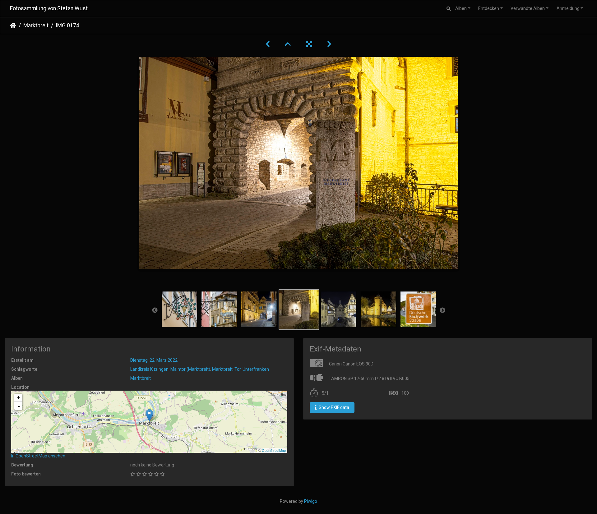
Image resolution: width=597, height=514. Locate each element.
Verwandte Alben (528, 8)
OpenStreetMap (274, 450)
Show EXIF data (333, 407)
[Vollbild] (309, 44)
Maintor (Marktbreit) (190, 369)
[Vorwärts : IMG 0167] (329, 44)
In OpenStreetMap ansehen (38, 455)
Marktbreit (36, 25)
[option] (179, 309)
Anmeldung (568, 8)
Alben (461, 8)
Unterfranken (256, 369)
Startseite (13, 25)
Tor (237, 369)
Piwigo (310, 501)
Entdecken (488, 8)
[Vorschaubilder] (287, 44)
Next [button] (442, 310)
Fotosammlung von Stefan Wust (49, 8)
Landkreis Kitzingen (149, 369)
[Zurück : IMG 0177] (267, 44)
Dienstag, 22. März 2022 (154, 360)
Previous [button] (155, 310)
